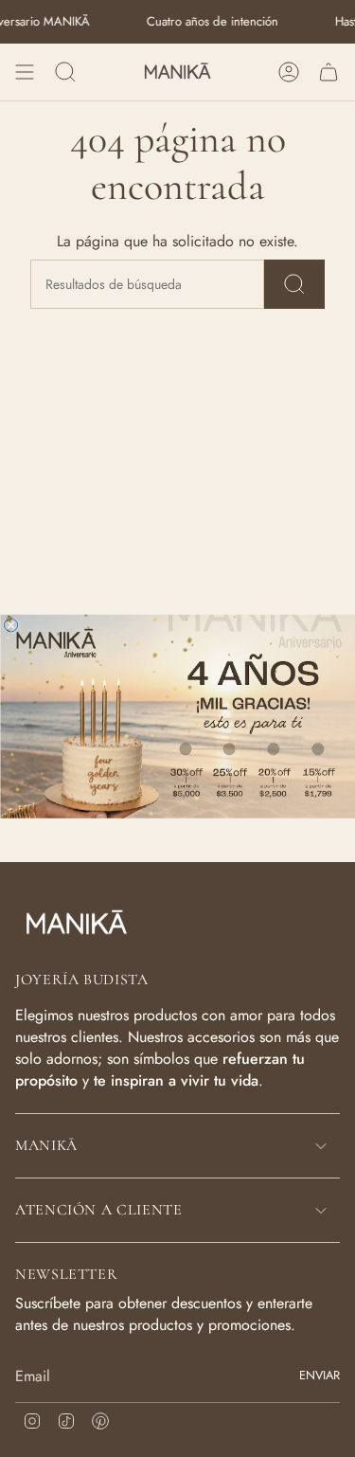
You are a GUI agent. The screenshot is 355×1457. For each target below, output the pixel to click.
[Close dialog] (10, 625)
